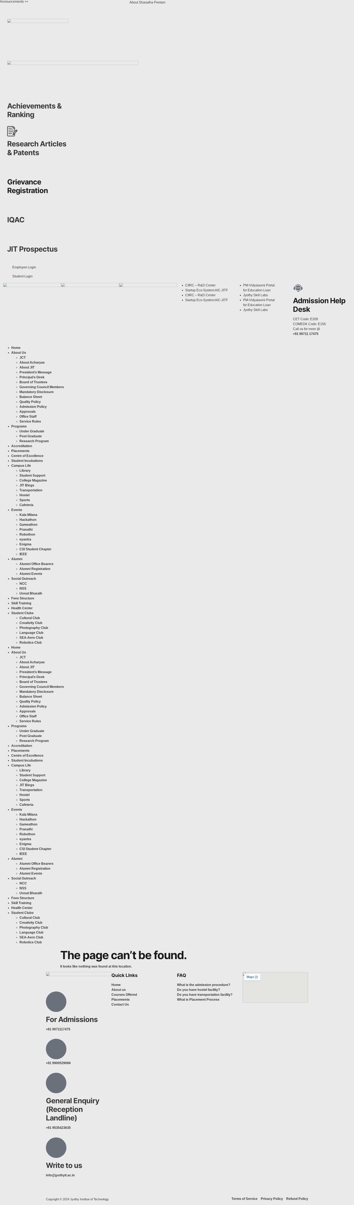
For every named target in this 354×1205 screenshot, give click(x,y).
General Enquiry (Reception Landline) (72, 1109)
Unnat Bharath (30, 593)
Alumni (16, 559)
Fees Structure (22, 598)
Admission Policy (33, 406)
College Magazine (33, 480)
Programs (19, 426)
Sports (24, 500)
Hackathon (27, 519)
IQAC (15, 219)
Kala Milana (28, 515)
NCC (23, 583)
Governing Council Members (41, 387)
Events (16, 510)
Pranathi (26, 529)
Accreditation (21, 446)
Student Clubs (22, 613)
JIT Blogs (26, 485)
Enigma (25, 544)
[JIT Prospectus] (12, 236)
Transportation (30, 490)
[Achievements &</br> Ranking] (12, 93)
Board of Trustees (33, 382)
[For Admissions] (56, 1001)
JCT (22, 357)
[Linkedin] (215, 5)
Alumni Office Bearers (36, 564)
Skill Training (21, 603)
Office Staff (27, 416)
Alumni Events (30, 573)
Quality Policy (30, 402)
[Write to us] (56, 1147)
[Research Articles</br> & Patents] (12, 131)
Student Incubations (27, 460)
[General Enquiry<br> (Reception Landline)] (56, 1083)
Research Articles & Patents (36, 148)
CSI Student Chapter (35, 549)
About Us (18, 352)
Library (25, 470)
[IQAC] (12, 207)
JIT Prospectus (32, 249)
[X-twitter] (204, 5)
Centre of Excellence (27, 456)
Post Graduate (30, 436)
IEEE (23, 554)
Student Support (32, 475)
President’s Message (35, 372)
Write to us (64, 1165)
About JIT (27, 367)
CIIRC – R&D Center (200, 285)
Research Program (34, 441)
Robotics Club (30, 642)
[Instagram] (193, 5)
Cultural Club (29, 618)
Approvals (27, 411)
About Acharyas (32, 362)
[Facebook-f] (51, 1190)
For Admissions (72, 1019)
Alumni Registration (34, 569)
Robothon (27, 534)
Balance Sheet (30, 397)
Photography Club (33, 628)
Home (15, 347)
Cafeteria (26, 505)
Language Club (31, 632)
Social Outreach (23, 578)
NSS (22, 588)
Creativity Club (30, 623)
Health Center (22, 608)
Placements (20, 451)
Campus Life (21, 465)
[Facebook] (182, 5)
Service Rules (30, 421)
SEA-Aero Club (31, 637)
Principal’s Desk (31, 377)
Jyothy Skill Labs (255, 295)
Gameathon (28, 524)
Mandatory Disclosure (36, 392)
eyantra (25, 539)
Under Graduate (31, 431)
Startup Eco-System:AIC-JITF (206, 290)
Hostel (24, 495)
